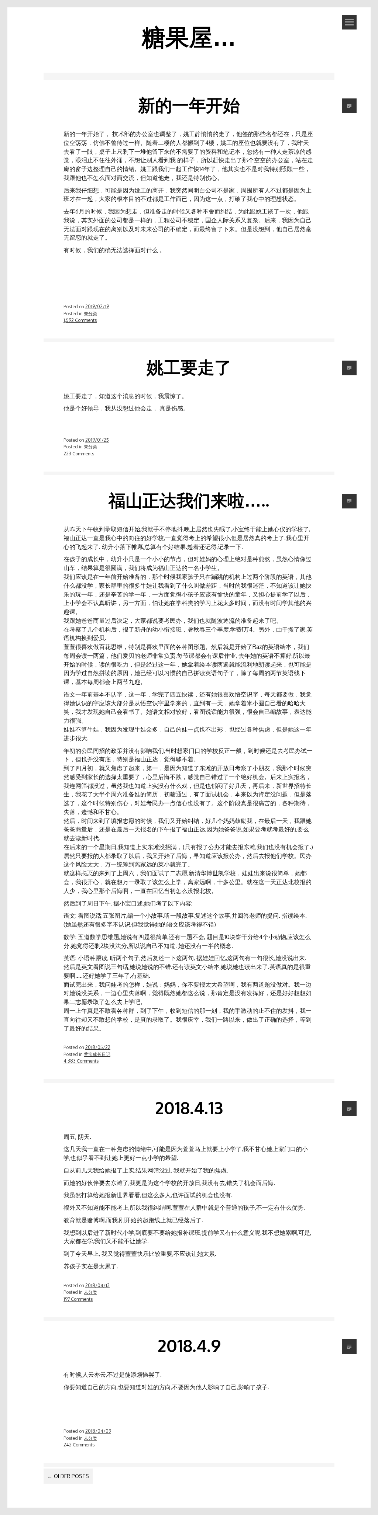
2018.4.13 (189, 1107)
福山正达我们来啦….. (189, 500)
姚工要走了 (189, 367)
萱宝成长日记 (97, 1054)
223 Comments (78, 453)
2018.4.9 (189, 1345)
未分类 (90, 313)
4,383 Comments (81, 1061)
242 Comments (78, 1445)
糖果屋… (189, 36)
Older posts (68, 1476)
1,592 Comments (80, 320)
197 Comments (78, 1299)
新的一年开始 (189, 104)
